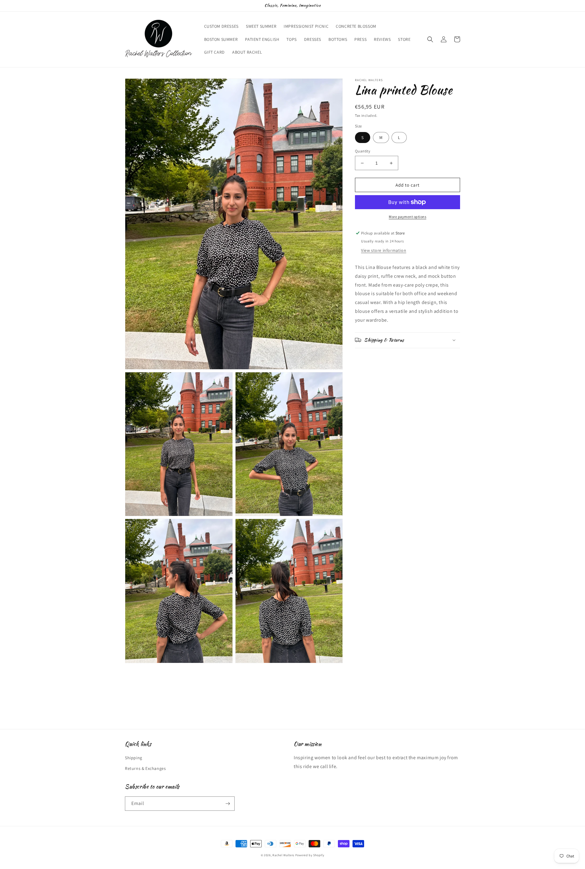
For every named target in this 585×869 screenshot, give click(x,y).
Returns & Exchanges (145, 768)
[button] (430, 39)
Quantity (362, 151)
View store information (383, 250)
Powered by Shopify (309, 855)
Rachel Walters (283, 855)
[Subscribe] (227, 803)
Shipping (133, 757)
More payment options (407, 216)
